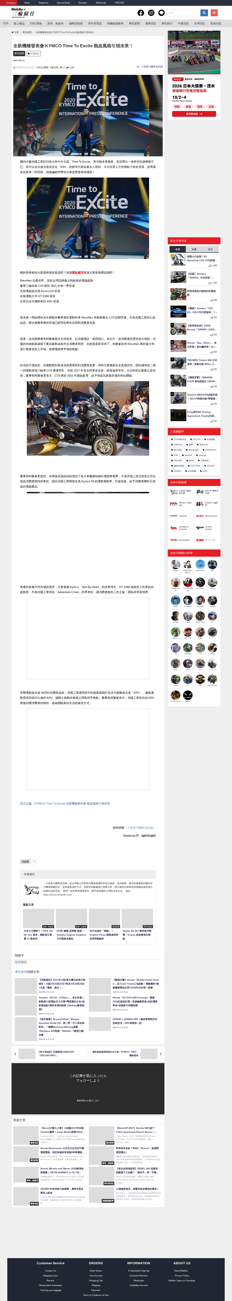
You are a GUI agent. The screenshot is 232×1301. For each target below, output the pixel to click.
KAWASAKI (210, 450)
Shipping (96, 1285)
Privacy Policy (182, 1276)
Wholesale (101, 3)
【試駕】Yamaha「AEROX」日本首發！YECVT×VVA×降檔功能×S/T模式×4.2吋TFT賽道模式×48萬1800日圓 (202, 276)
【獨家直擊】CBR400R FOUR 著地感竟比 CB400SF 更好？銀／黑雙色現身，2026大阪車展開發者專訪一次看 (202, 379)
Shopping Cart (96, 1280)
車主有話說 (194, 450)
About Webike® (182, 1271)
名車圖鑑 (211, 439)
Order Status (96, 1271)
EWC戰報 (36, 23)
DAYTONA (195, 466)
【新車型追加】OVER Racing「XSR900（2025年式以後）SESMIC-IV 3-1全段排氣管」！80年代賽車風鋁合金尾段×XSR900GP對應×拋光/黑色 (202, 327)
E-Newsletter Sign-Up (138, 1271)
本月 (210, 249)
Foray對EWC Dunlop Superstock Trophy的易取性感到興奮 (201, 414)
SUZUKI (210, 466)
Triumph (202, 455)
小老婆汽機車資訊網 (152, 66)
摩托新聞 (134, 23)
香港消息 (215, 23)
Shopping (10, 3)
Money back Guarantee (50, 1285)
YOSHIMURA (180, 439)
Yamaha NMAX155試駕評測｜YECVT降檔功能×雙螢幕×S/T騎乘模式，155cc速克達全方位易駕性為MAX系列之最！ (202, 397)
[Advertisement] (194, 148)
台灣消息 (199, 23)
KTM (176, 455)
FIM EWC (119, 3)
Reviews (82, 3)
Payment (95, 1290)
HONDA (177, 471)
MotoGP (188, 455)
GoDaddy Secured (139, 1285)
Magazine (43, 3)
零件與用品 (95, 23)
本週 (194, 249)
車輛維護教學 (115, 23)
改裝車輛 (192, 471)
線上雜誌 (19, 23)
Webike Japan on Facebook (181, 1280)
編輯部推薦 (76, 23)
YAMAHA (178, 445)
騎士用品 (178, 450)
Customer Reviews (138, 1276)
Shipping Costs (50, 1276)
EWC (205, 471)
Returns (50, 1280)
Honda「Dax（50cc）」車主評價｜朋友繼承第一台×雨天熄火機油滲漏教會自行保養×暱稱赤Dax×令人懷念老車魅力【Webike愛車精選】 (202, 345)
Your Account (95, 1276)
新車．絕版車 (55, 23)
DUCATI (196, 439)
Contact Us (50, 1271)
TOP (5, 23)
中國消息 (183, 23)
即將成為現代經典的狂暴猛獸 (201, 293)
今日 (177, 249)
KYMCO (35, 53)
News (27, 3)
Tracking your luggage (50, 1290)
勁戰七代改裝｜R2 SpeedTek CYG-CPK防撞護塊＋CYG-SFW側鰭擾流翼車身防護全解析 (202, 258)
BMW (191, 461)
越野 (191, 445)
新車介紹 (204, 445)
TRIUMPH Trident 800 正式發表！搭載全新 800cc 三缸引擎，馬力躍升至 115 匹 (202, 362)
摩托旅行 (167, 23)
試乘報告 (205, 461)
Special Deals (63, 3)
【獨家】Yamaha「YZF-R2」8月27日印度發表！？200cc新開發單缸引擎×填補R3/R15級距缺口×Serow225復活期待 (202, 310)
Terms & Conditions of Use (96, 1295)
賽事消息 (150, 23)
